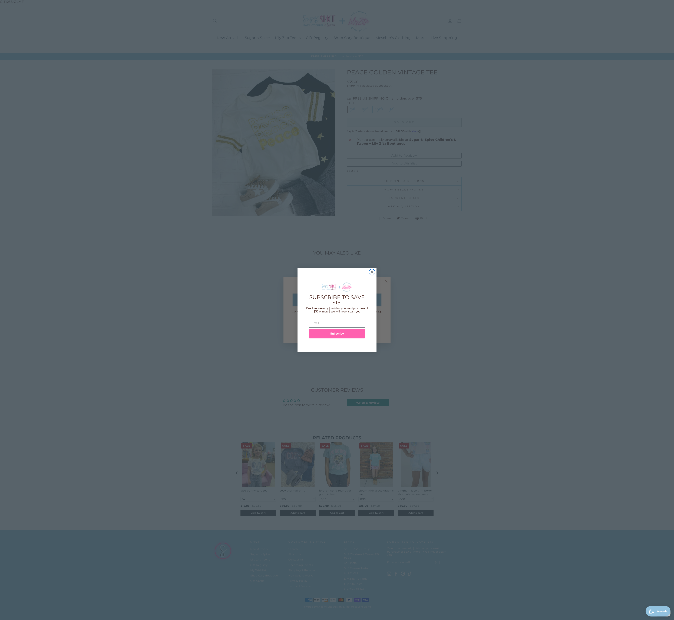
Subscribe (337, 333)
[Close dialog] (372, 272)
